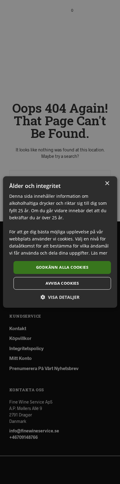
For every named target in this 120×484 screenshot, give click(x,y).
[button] (60, 297)
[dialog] (60, 242)
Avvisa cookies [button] (62, 283)
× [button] (107, 183)
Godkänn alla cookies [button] (62, 267)
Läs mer (99, 253)
